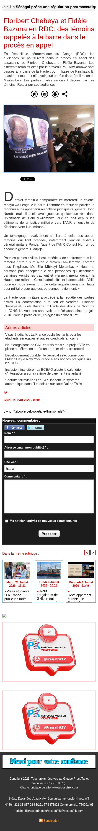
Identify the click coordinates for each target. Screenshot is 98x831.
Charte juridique (30, 787)
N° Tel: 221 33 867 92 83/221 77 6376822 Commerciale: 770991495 (49, 804)
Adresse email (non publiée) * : (26, 447)
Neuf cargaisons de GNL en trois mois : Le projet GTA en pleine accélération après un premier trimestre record (47, 347)
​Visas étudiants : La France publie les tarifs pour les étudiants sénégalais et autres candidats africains (43, 336)
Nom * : (9, 433)
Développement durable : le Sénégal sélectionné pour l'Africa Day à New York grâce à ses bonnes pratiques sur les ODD (48, 359)
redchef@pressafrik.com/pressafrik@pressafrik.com (49, 810)
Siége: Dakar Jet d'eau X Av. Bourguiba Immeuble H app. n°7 (49, 798)
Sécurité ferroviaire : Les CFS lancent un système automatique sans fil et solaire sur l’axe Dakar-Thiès (43, 382)
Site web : (11, 462)
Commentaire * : (15, 476)
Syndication (51, 820)
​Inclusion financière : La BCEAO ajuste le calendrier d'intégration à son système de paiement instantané (43, 371)
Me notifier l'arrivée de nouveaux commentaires (43, 520)
